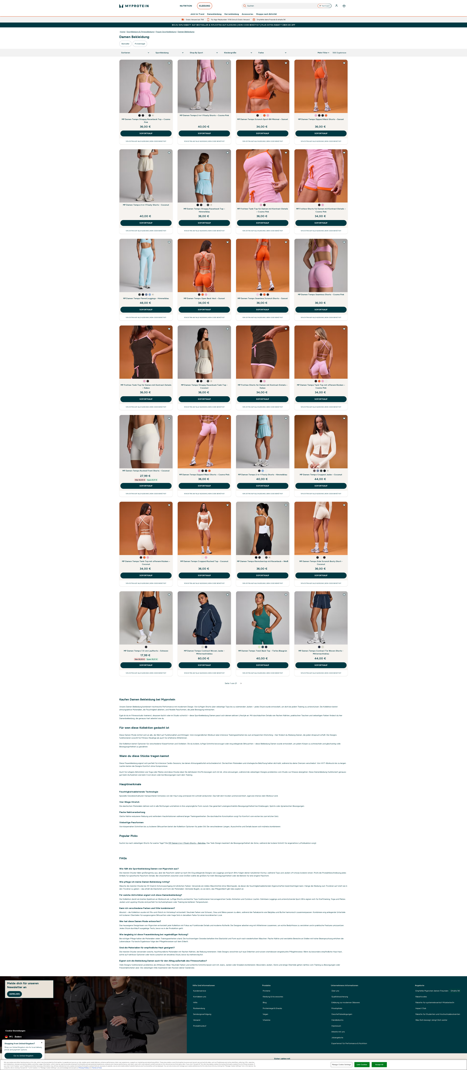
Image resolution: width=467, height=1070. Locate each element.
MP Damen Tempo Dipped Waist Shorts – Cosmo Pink (204, 475)
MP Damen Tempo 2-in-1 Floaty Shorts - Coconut (146, 205)
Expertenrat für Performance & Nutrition (349, 1043)
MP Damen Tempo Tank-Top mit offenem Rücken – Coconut (146, 562)
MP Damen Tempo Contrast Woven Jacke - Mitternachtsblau (204, 652)
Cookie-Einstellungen (15, 1031)
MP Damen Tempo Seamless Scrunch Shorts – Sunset (263, 298)
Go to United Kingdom (23, 1056)
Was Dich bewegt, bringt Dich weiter (431, 1020)
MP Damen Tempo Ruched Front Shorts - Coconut (146, 471)
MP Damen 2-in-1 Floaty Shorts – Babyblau (187, 843)
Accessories (247, 14)
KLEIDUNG (204, 6)
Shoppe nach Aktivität (266, 14)
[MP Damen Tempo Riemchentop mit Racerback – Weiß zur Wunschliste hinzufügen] (285, 505)
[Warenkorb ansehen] (344, 6)
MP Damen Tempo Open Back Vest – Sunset (204, 298)
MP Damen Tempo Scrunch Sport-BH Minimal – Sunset (262, 119)
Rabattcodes (421, 997)
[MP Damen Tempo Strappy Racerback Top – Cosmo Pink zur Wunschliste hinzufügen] (169, 63)
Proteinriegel (140, 44)
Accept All (379, 1064)
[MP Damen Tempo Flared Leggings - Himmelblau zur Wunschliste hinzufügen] (169, 242)
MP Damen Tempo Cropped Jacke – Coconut (321, 475)
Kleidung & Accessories (273, 997)
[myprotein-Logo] (133, 6)
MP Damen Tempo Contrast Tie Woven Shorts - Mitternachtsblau (321, 652)
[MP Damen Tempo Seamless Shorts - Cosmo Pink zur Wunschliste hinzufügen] (344, 242)
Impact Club (420, 1008)
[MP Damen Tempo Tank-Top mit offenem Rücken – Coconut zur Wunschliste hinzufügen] (169, 505)
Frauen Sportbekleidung (166, 32)
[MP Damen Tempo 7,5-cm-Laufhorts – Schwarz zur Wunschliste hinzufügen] (169, 594)
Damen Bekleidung (186, 32)
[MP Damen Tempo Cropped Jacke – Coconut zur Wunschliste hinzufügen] (344, 418)
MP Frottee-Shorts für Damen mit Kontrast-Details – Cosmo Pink (321, 210)
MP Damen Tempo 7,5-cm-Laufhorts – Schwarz (146, 651)
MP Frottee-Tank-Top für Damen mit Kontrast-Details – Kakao (146, 386)
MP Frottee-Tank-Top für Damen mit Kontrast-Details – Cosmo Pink (262, 210)
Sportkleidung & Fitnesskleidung (140, 32)
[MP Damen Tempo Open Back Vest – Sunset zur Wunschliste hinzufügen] (227, 242)
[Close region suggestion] (42, 1043)
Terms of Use (97, 1068)
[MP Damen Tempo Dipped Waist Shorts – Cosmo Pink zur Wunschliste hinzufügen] (227, 418)
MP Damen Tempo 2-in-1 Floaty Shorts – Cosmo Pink (204, 115)
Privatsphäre (336, 1008)
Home (122, 32)
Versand (196, 1020)
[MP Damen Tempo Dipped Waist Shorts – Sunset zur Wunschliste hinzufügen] (344, 63)
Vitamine (266, 1020)
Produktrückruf (199, 1026)
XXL (148, 109)
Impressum (336, 1026)
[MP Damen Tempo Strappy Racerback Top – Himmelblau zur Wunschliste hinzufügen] (227, 152)
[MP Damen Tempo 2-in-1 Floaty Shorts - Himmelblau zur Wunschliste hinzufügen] (285, 418)
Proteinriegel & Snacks (272, 1008)
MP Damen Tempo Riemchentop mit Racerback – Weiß (262, 561)
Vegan (265, 1014)
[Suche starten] (244, 6)
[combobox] (287, 6)
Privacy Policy (84, 1068)
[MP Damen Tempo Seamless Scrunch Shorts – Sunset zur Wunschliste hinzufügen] (285, 242)
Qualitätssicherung (339, 997)
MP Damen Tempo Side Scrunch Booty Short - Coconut (320, 562)
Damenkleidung (214, 14)
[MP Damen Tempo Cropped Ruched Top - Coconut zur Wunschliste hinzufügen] (227, 505)
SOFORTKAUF (146, 133)
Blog (265, 1002)
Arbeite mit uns (338, 1032)
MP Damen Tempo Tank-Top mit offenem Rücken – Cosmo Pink (321, 386)
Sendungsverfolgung (202, 1014)
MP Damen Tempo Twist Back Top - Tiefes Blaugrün (262, 651)
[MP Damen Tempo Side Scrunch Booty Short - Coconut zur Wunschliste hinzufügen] (344, 505)
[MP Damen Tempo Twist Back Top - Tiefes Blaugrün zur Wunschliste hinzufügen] (285, 594)
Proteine (266, 991)
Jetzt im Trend (197, 14)
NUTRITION (186, 6)
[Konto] (336, 6)
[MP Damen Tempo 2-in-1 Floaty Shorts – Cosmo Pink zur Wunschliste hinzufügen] (227, 63)
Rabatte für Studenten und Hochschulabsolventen (437, 1014)
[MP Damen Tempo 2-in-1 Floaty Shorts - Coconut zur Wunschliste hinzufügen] (169, 152)
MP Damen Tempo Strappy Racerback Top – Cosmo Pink (146, 120)
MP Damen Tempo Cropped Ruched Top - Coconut (204, 561)
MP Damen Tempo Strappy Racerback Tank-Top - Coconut (204, 386)
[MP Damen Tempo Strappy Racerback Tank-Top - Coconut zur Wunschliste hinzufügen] (227, 328)
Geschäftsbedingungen (341, 1014)
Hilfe (195, 1002)
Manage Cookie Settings (341, 1064)
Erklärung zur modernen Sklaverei (345, 1002)
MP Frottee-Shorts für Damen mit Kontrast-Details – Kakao (262, 386)
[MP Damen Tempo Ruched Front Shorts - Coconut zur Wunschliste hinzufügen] (169, 418)
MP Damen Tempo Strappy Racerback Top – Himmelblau (204, 210)
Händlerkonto (337, 1020)
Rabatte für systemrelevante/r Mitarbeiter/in (434, 1002)
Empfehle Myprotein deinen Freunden (437, 991)
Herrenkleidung (231, 14)
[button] (139, 115)
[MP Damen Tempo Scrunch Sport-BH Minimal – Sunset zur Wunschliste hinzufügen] (285, 63)
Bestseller (125, 44)
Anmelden (14, 994)
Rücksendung (199, 1008)
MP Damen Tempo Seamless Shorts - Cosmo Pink (321, 294)
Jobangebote (337, 1038)
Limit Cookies (362, 1064)
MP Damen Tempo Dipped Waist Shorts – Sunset (321, 119)
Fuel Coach (326, 6)
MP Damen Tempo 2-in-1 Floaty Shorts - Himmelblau (262, 475)
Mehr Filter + (323, 53)
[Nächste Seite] (241, 683)
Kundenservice (199, 991)
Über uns (335, 991)
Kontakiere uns (199, 997)
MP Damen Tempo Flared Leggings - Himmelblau (146, 298)
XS (241, 109)
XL (141, 109)
